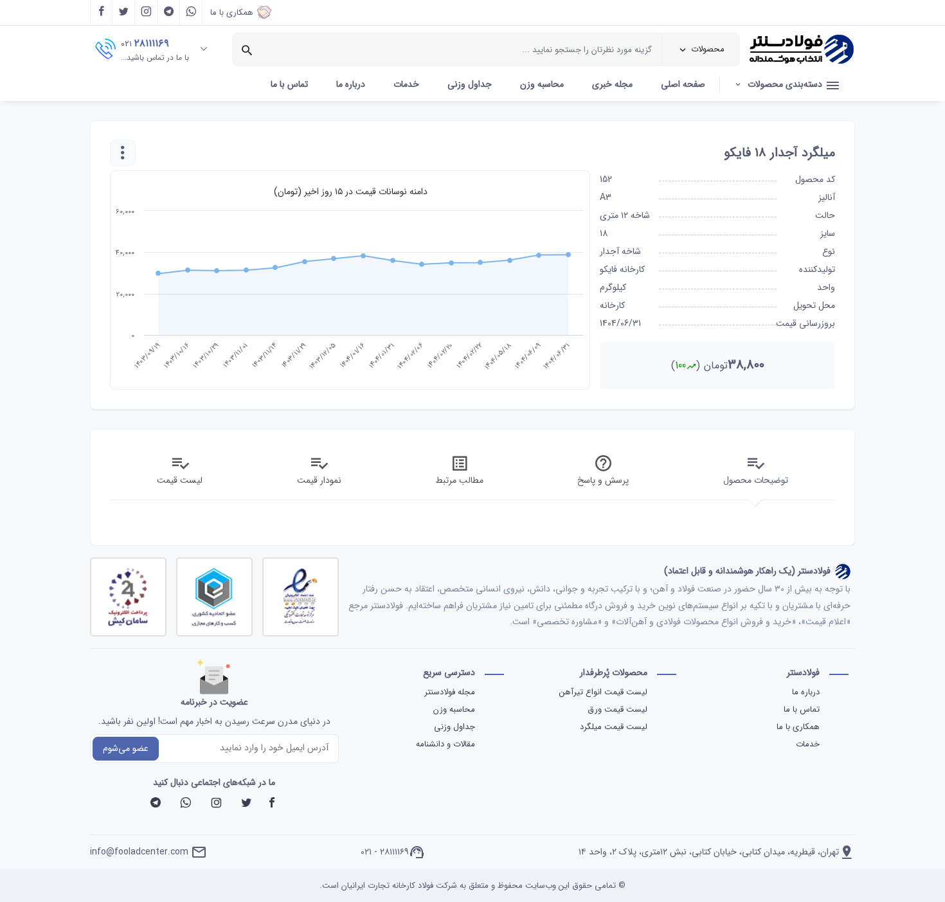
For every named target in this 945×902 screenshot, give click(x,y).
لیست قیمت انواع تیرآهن (602, 692)
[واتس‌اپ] (186, 804)
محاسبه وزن (542, 84)
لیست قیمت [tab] (180, 480)
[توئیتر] (124, 13)
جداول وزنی (469, 84)
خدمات (406, 84)
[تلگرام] (169, 13)
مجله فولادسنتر (449, 692)
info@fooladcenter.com (139, 852)
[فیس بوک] (101, 13)
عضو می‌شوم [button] (125, 748)
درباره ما (350, 84)
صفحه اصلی (683, 84)
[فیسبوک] (272, 804)
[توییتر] (246, 804)
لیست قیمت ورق (616, 709)
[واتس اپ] (191, 13)
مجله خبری (612, 84)
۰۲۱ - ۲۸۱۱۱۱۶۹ (385, 852)
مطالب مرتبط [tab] (459, 480)
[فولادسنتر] (802, 50)
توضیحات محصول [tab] (755, 480)
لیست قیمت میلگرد (612, 727)
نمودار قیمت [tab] (319, 480)
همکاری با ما (231, 12)
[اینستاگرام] (146, 13)
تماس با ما (289, 84)
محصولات (707, 49)
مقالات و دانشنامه (445, 744)
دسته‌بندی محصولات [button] (785, 84)
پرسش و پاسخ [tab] (603, 480)
